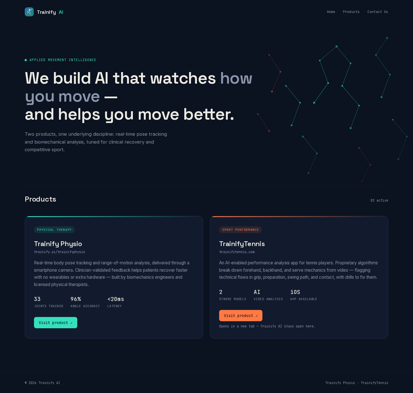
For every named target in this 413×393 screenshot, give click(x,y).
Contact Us (377, 12)
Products (351, 12)
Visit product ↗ (55, 322)
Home (331, 12)
